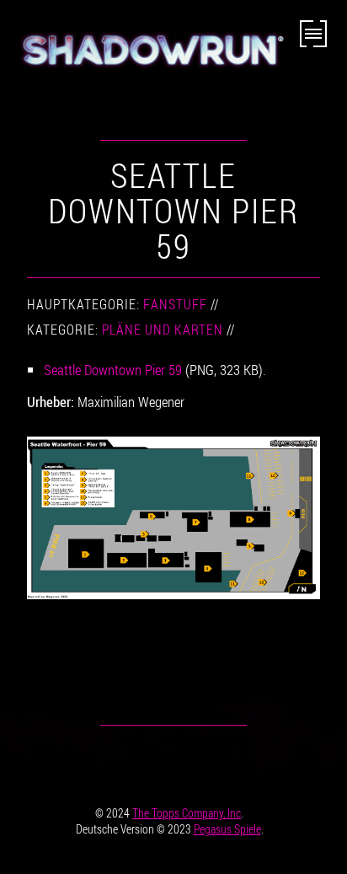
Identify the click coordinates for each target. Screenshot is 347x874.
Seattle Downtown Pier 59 (113, 369)
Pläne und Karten (162, 329)
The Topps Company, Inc (186, 813)
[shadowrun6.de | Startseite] (149, 56)
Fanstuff (175, 304)
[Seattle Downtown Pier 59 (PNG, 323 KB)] (173, 517)
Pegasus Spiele (227, 829)
